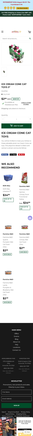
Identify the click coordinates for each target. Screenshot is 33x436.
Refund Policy (10, 414)
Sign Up (16, 405)
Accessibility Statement (22, 416)
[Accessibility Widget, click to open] (30, 218)
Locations (16, 347)
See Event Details (22, 8)
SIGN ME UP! (24, 429)
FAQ (16, 345)
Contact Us (16, 350)
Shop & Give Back (13, 412)
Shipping (4, 108)
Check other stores (26, 103)
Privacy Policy (25, 412)
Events (16, 336)
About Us (16, 342)
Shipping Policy (21, 414)
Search (4, 412)
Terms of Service (7, 416)
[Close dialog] (32, 418)
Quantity (4, 115)
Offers (16, 333)
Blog (16, 339)
